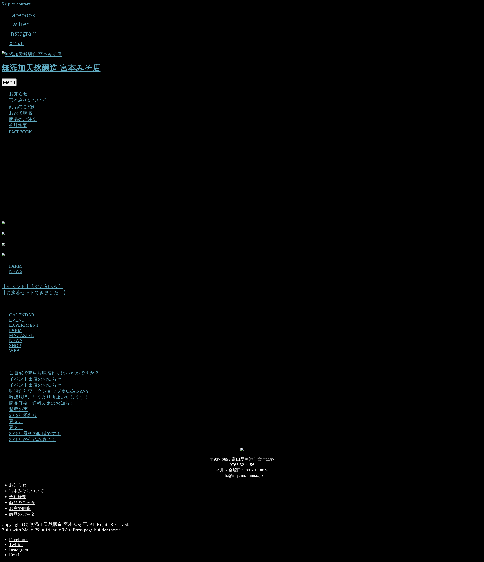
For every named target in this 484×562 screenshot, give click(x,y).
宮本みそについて (28, 100)
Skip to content (16, 4)
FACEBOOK (20, 132)
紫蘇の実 (18, 409)
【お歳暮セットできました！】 (35, 292)
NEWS (15, 271)
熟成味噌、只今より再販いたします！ (49, 397)
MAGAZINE (21, 335)
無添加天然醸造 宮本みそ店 (51, 68)
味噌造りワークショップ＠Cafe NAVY (49, 391)
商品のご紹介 (23, 106)
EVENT (17, 320)
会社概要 (18, 125)
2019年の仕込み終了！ (32, 439)
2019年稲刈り (23, 415)
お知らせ (18, 93)
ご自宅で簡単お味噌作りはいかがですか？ (54, 373)
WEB (14, 350)
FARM (15, 266)
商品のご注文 (23, 119)
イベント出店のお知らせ (35, 379)
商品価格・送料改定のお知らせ (42, 403)
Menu (9, 82)
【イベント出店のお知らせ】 (32, 286)
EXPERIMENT (24, 325)
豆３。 (16, 421)
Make (27, 529)
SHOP (15, 345)
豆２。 (16, 427)
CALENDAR (21, 314)
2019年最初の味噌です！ (35, 433)
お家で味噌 (20, 112)
